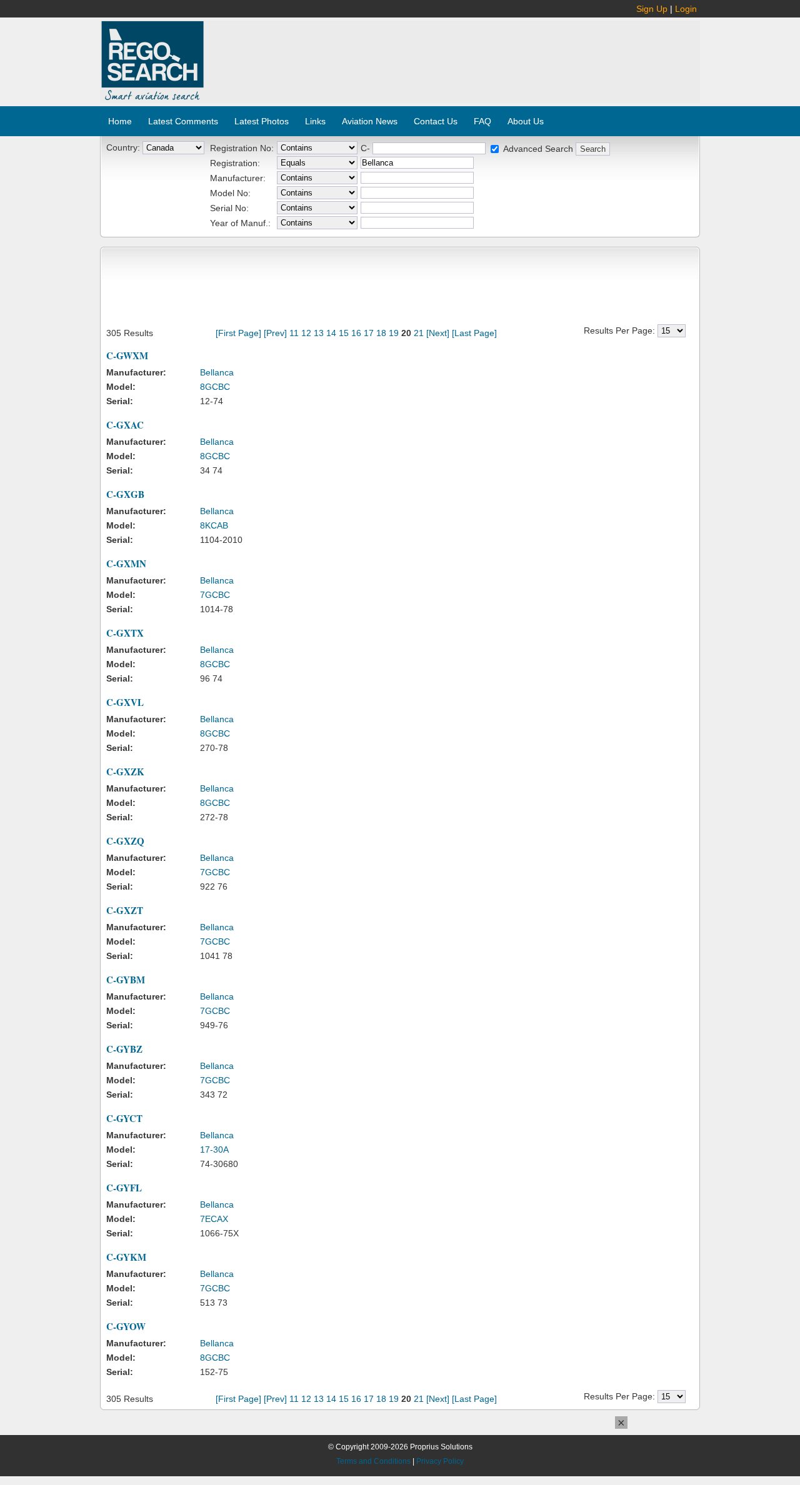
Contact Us (436, 121)
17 (369, 333)
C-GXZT (124, 910)
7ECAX (214, 1219)
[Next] (437, 333)
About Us (526, 121)
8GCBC (215, 387)
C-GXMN (126, 563)
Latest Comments (183, 121)
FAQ (482, 121)
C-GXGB (125, 494)
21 (419, 333)
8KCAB (214, 525)
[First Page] (238, 333)
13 (319, 333)
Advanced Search (538, 149)
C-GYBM (125, 979)
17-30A (214, 1150)
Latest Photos (261, 121)
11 (294, 333)
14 (331, 333)
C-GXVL (125, 702)
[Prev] (275, 333)
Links (315, 121)
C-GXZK (125, 771)
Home (120, 121)
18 (381, 333)
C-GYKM (126, 1257)
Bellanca (217, 372)
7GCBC (215, 595)
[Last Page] (474, 333)
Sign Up (652, 9)
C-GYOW (126, 1326)
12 (306, 333)
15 (344, 333)
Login (686, 9)
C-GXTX (125, 633)
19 (394, 333)
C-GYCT (124, 1118)
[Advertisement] (452, 55)
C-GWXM (127, 355)
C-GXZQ (125, 841)
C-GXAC (125, 425)
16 (356, 333)
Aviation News (370, 121)
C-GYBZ (124, 1049)
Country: (123, 147)
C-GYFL (124, 1187)
